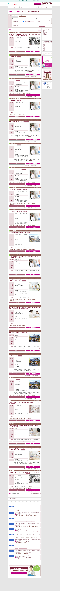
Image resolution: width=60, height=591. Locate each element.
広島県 (44, 46)
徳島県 (44, 48)
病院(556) (32, 18)
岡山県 (44, 45)
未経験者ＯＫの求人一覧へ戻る (13, 498)
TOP (10, 7)
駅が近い (44, 33)
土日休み (44, 35)
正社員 (14, 15)
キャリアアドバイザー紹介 (33, 7)
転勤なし (44, 31)
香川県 (44, 54)
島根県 (44, 44)
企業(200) (38, 18)
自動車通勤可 (44, 34)
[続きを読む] (30, 71)
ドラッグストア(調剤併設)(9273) (24, 18)
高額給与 (44, 30)
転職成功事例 (16, 7)
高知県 (44, 50)
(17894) (27, 21)
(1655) (16, 25)
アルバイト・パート (20, 15)
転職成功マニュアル (24, 7)
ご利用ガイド (42, 7)
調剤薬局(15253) (15, 18)
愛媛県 (44, 49)
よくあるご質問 (48, 7)
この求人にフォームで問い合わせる (33, 51)
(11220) (38, 21)
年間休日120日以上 (45, 32)
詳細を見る (17, 51)
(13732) (16, 21)
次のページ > (39, 29)
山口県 (44, 47)
